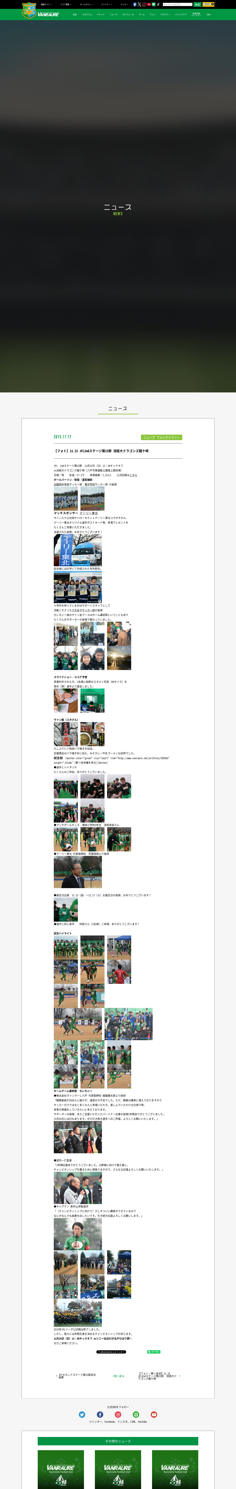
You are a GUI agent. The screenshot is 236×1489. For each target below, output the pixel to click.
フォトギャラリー (168, 437)
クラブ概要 (65, 4)
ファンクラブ (181, 14)
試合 (75, 14)
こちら (133, 475)
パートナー (105, 4)
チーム (142, 14)
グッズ (123, 4)
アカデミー (165, 14)
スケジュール (128, 14)
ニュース (113, 14)
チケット (101, 14)
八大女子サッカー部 (83, 610)
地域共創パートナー (196, 14)
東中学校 (90, 484)
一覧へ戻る (118, 1376)
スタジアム (87, 14)
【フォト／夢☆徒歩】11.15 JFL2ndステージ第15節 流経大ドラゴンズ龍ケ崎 (157, 1375)
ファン (152, 14)
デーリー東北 (89, 513)
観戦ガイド (45, 4)
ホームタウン (85, 4)
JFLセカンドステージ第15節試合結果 (77, 1376)
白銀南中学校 (61, 484)
